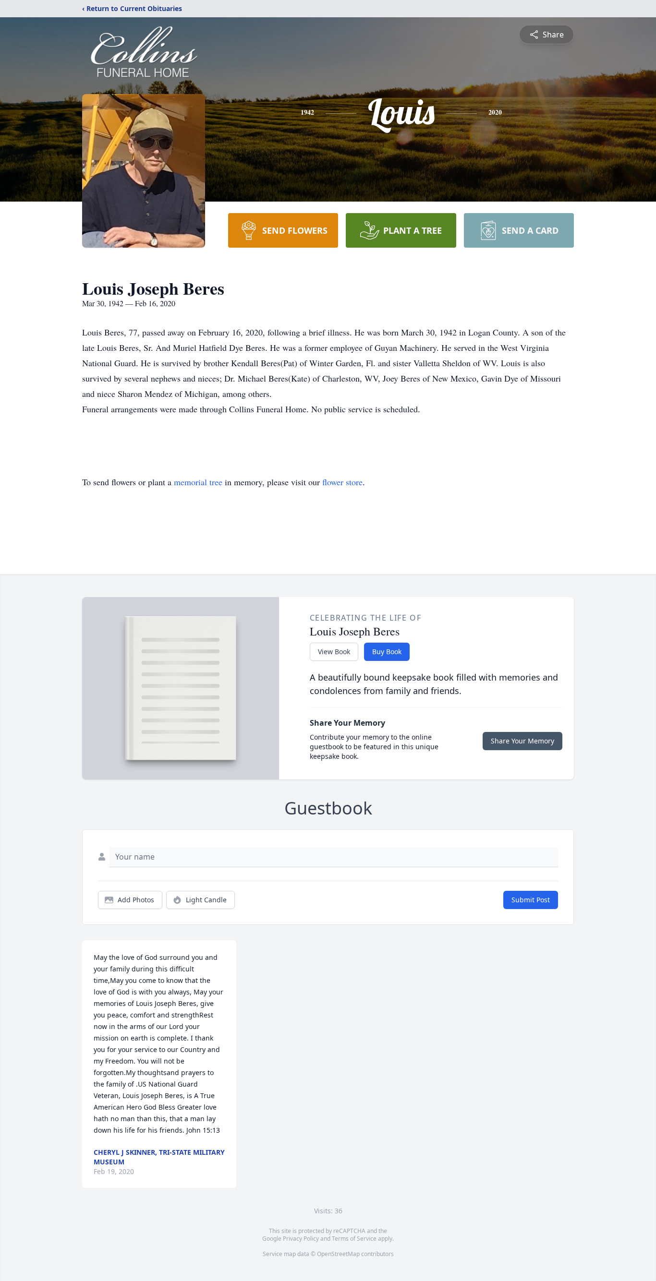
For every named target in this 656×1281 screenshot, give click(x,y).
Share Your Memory (522, 740)
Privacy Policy (301, 1238)
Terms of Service (354, 1238)
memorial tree (198, 482)
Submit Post (530, 899)
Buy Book (386, 651)
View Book (334, 651)
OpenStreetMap (338, 1254)
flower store (342, 482)
